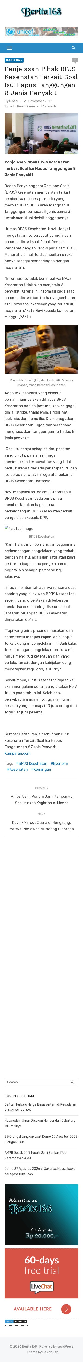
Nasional (14, 60)
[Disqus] (41, 899)
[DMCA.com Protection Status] (16, 1323)
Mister (13, 101)
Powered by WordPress (56, 1346)
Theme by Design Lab (42, 1352)
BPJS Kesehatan (33, 763)
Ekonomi (60, 763)
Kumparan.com (17, 753)
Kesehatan (18, 769)
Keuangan (42, 769)
